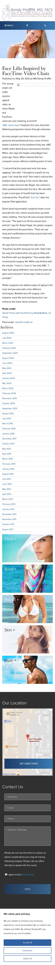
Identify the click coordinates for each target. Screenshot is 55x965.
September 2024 (10, 353)
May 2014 (6, 449)
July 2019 (6, 418)
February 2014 (8, 464)
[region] (27, 937)
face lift (34, 197)
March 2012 (7, 499)
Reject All (27, 958)
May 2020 (6, 383)
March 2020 (7, 388)
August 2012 (8, 474)
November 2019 (9, 398)
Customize (27, 950)
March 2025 (7, 343)
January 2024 (8, 378)
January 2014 (8, 469)
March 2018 (7, 423)
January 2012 (8, 509)
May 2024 (6, 368)
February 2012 (8, 504)
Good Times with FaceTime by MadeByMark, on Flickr (26, 315)
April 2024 (7, 373)
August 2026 (8, 333)
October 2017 (8, 444)
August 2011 (7, 529)
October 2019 (8, 403)
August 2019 (8, 413)
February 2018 (8, 428)
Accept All (27, 942)
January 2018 (8, 433)
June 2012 (7, 484)
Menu (10, 25)
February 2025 (9, 348)
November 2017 (9, 438)
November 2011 (9, 519)
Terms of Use (27, 874)
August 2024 (8, 358)
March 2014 (7, 459)
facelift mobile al (23, 322)
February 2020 (9, 393)
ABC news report (11, 125)
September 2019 (9, 408)
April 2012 (6, 494)
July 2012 (6, 479)
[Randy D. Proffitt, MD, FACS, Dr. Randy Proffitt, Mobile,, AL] (27, 12)
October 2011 (8, 524)
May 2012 (6, 489)
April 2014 (6, 454)
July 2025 (6, 338)
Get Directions (29, 763)
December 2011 (9, 514)
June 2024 (7, 363)
